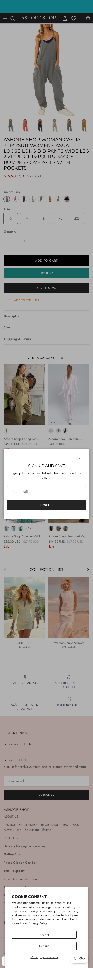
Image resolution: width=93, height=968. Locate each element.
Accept (44, 935)
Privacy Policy (38, 923)
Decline (44, 946)
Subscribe (46, 505)
